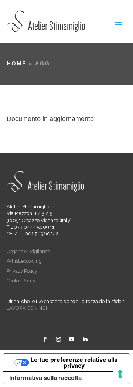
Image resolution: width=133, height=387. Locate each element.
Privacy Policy (22, 271)
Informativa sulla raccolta (45, 377)
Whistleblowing (24, 261)
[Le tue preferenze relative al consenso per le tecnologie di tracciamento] (120, 374)
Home (16, 63)
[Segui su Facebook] (45, 339)
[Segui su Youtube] (71, 339)
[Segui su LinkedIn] (85, 339)
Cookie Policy (21, 280)
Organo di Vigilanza (28, 251)
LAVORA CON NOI (27, 308)
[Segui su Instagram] (58, 339)
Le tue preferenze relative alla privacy (74, 362)
